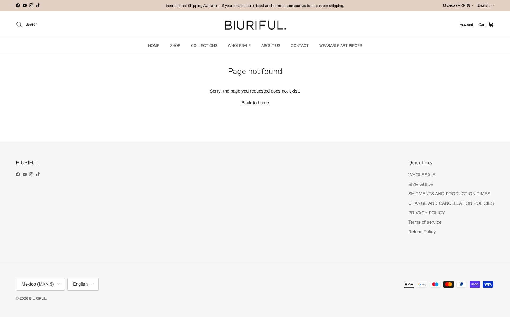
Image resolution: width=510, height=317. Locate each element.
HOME (153, 45)
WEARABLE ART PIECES (340, 45)
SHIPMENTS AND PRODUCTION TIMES (449, 193)
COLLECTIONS (204, 45)
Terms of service (424, 222)
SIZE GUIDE (421, 184)
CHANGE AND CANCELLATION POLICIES (451, 203)
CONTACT (300, 45)
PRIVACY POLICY (426, 212)
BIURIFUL (37, 298)
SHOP (175, 45)
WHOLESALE (239, 45)
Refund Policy (422, 231)
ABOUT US (270, 45)
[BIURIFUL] (255, 24)
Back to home (255, 102)
